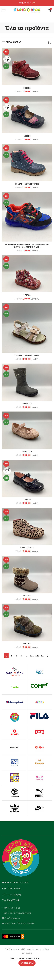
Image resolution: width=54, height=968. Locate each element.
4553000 (27, 643)
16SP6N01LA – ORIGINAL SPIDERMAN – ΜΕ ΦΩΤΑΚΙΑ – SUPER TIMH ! (27, 245)
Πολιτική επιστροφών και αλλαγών (18, 923)
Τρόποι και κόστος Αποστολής (16, 913)
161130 (27, 136)
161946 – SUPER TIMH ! (27, 184)
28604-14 (27, 403)
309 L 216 (27, 451)
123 (42, 656)
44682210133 (27, 547)
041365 (27, 88)
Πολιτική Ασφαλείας (11, 918)
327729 (27, 499)
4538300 (27, 595)
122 (37, 656)
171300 (27, 295)
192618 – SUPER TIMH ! (27, 355)
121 (32, 656)
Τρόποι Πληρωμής (11, 908)
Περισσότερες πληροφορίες (25, 959)
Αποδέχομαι (27, 963)
